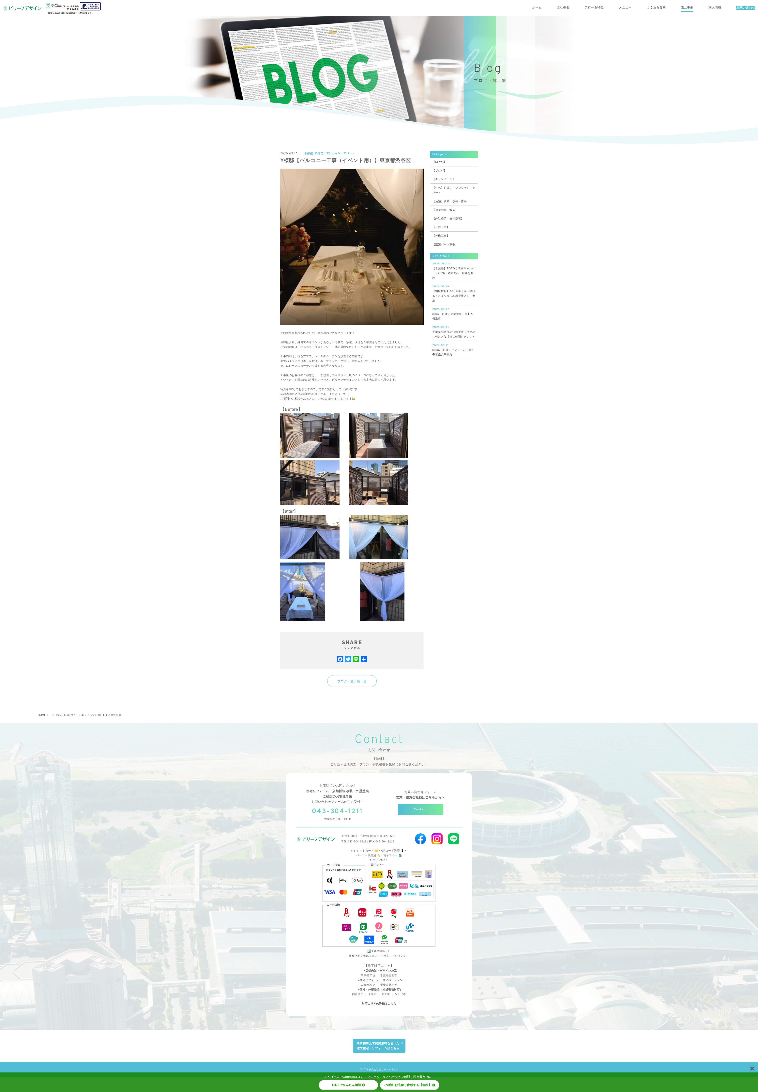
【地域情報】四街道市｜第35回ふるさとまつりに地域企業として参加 (454, 293)
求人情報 (714, 8)
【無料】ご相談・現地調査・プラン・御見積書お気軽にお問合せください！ (379, 761)
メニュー (625, 8)
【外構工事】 (440, 235)
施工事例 (687, 8)
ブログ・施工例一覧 (352, 681)
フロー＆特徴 (594, 8)
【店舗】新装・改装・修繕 (449, 201)
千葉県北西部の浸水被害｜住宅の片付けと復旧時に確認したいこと (453, 332)
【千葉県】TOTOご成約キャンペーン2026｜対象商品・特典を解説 (453, 270)
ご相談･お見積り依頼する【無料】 (408, 1085)
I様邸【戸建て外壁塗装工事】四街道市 (452, 314)
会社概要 (563, 8)
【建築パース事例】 (445, 244)
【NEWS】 (439, 161)
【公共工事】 (440, 227)
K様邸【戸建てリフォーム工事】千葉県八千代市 (453, 350)
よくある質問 (656, 8)
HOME (42, 715)
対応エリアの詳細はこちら (379, 1003)
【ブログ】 (439, 170)
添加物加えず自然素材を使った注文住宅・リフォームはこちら (378, 1045)
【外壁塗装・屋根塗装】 (448, 218)
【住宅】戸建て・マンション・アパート (329, 153)
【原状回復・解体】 (445, 209)
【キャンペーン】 (443, 179)
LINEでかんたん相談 (346, 1085)
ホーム (537, 8)
